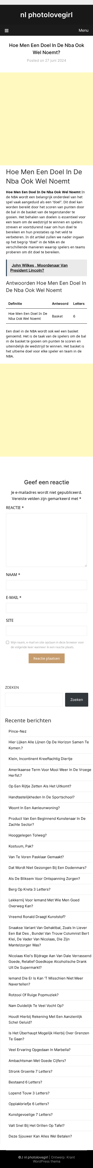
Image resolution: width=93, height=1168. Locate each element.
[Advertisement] (46, 118)
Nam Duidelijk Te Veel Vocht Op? (36, 1005)
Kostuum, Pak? (21, 846)
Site (10, 620)
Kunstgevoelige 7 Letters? (31, 1114)
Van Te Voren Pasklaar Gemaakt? (36, 857)
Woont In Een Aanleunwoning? (34, 808)
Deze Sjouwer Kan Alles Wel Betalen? (40, 1136)
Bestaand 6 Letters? (25, 1082)
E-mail (13, 597)
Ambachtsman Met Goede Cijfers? (37, 1060)
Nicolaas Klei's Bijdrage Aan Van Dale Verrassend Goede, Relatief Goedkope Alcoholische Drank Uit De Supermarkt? (50, 962)
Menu (83, 30)
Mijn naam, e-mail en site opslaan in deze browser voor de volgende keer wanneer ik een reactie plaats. (47, 644)
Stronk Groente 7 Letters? (30, 1071)
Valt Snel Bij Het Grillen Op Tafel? (37, 1125)
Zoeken (12, 687)
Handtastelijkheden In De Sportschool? (42, 797)
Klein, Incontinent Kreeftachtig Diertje (40, 758)
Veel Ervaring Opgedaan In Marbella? (40, 1049)
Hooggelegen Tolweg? (28, 835)
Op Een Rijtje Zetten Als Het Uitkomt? (40, 786)
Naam (13, 574)
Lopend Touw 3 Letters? (29, 1093)
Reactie (15, 507)
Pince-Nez (17, 731)
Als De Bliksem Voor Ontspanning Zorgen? (44, 878)
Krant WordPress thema (54, 1159)
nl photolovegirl (46, 14)
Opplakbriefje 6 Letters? (29, 1104)
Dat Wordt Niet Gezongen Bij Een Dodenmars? (48, 867)
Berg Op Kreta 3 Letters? (30, 889)
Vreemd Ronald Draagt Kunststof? (37, 916)
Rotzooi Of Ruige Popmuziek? (34, 995)
